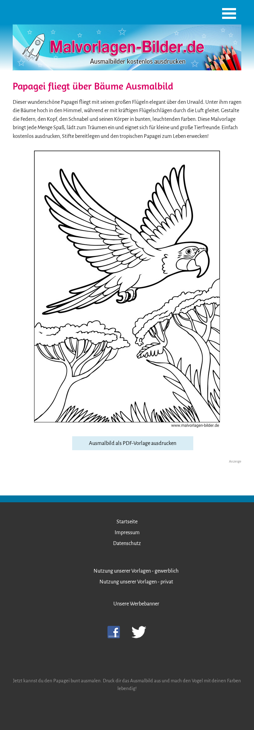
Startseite (127, 522)
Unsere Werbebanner (136, 604)
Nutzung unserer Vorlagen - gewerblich (136, 571)
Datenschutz (127, 543)
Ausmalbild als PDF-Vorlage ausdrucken (132, 443)
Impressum (127, 532)
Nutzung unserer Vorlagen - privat (136, 582)
